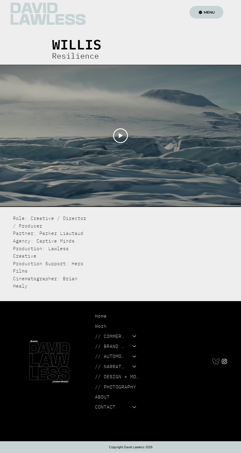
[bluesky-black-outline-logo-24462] (215, 361)
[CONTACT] (134, 407)
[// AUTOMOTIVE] (134, 356)
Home (101, 316)
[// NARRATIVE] (134, 366)
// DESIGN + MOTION (118, 376)
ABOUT (102, 397)
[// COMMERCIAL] (134, 336)
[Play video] (120, 135)
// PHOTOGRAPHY (115, 387)
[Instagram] (224, 361)
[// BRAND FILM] (134, 346)
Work (101, 326)
